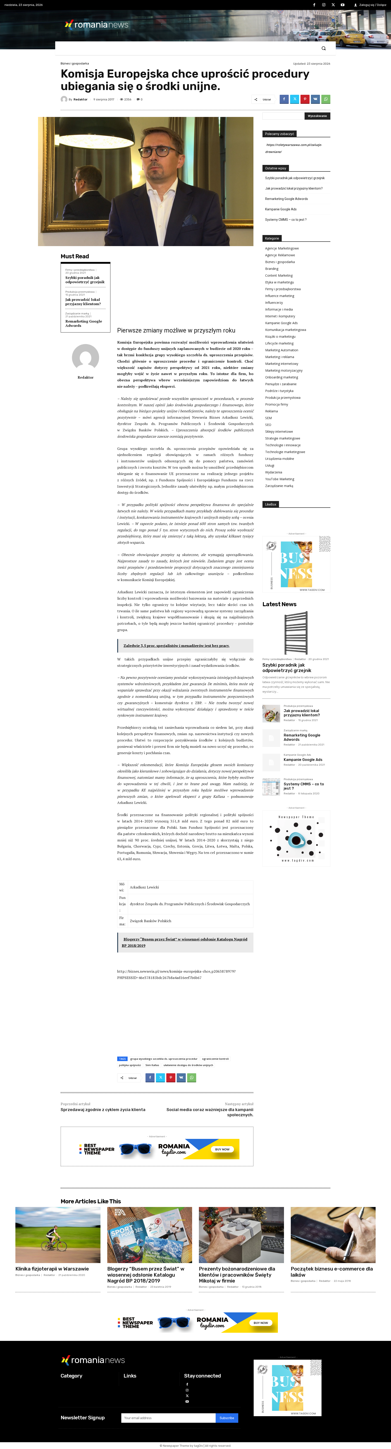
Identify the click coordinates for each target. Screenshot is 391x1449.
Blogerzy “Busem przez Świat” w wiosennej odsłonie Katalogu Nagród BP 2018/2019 (145, 1275)
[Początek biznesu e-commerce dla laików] (333, 1235)
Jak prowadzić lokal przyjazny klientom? (83, 301)
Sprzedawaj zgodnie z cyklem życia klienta (103, 1109)
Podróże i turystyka (279, 391)
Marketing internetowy (281, 363)
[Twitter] (333, 5)
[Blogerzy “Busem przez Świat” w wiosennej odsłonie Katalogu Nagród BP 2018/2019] (149, 1235)
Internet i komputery (280, 316)
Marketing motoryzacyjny (284, 370)
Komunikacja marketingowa (285, 330)
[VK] (315, 99)
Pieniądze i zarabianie (281, 384)
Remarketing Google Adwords (83, 323)
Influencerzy (274, 302)
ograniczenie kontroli (215, 1058)
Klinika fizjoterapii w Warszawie (52, 1269)
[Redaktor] (65, 99)
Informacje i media (279, 309)
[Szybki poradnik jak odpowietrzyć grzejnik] (296, 632)
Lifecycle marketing (279, 343)
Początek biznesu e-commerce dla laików (332, 1272)
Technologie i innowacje (283, 445)
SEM (268, 418)
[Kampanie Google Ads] (271, 762)
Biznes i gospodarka (75, 63)
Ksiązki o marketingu (280, 336)
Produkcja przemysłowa (80, 292)
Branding (271, 268)
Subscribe (227, 1418)
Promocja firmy (276, 404)
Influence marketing (279, 296)
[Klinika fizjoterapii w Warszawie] (57, 1235)
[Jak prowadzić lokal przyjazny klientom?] (271, 713)
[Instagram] (324, 5)
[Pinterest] (305, 99)
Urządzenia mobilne (279, 458)
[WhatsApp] (325, 99)
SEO (268, 425)
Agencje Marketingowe (282, 248)
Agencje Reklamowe (280, 255)
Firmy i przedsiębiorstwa (80, 270)
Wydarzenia (273, 472)
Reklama (271, 411)
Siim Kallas (152, 1065)
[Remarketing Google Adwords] (271, 738)
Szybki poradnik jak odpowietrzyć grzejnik (85, 279)
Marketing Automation (281, 350)
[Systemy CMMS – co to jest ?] (271, 787)
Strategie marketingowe (282, 438)
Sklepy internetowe (279, 431)
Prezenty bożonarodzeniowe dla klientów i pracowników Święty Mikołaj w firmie (237, 1275)
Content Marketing (279, 275)
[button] (323, 48)
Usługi (269, 465)
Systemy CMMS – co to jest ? (286, 219)
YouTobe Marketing (279, 479)
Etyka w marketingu (279, 282)
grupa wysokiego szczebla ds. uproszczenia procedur (164, 1058)
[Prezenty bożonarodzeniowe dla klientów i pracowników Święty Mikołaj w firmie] (241, 1235)
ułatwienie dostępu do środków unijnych (188, 1065)
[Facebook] (314, 5)
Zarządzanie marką (77, 313)
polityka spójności (130, 1065)
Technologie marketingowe (285, 452)
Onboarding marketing (281, 377)
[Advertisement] (185, 287)
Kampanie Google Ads (281, 209)
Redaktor (81, 99)
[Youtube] (342, 5)
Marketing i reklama (279, 357)
